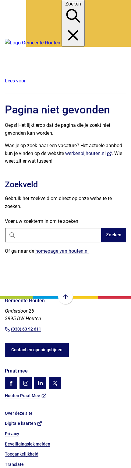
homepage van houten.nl (62, 251)
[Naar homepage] (33, 43)
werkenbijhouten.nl (88, 153)
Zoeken (113, 234)
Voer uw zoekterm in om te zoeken (41, 221)
